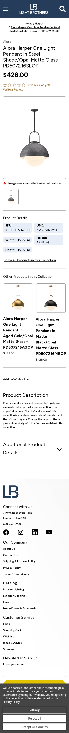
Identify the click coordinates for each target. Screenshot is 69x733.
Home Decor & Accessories (20, 608)
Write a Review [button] (13, 89)
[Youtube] (49, 532)
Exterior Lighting (14, 595)
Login (6, 623)
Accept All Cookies (34, 727)
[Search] (62, 9)
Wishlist (8, 636)
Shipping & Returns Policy (19, 561)
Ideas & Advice (12, 642)
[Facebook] (6, 532)
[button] (5, 9)
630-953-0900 (12, 523)
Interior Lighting (13, 589)
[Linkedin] (35, 532)
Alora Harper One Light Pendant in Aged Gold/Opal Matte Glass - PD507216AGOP (18, 333)
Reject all (34, 718)
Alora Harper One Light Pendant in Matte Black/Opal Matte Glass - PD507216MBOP (51, 336)
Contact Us (10, 555)
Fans (6, 602)
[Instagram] (20, 532)
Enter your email (13, 664)
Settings (34, 710)
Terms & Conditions (16, 574)
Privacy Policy (12, 567)
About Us (9, 548)
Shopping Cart (12, 630)
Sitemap (8, 649)
